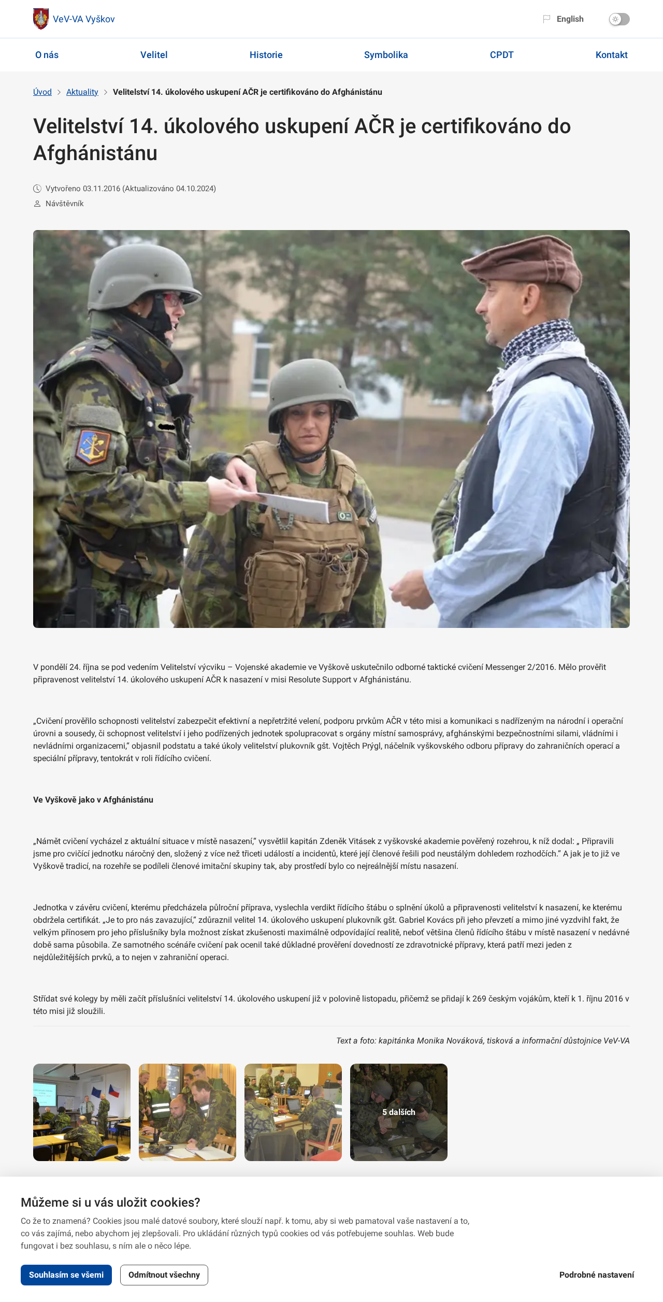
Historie (266, 54)
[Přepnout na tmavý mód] (619, 19)
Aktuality (82, 92)
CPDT (502, 54)
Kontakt (612, 54)
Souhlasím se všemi (66, 1275)
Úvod (42, 92)
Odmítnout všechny (164, 1275)
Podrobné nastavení (596, 1275)
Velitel (154, 54)
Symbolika (386, 54)
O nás (47, 54)
